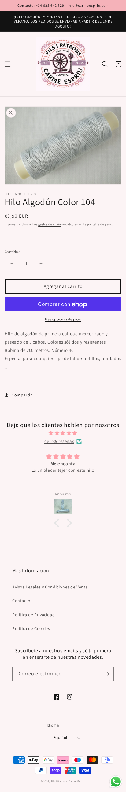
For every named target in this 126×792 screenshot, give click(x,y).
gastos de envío (49, 224)
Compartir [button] (22, 395)
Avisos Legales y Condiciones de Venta (50, 587)
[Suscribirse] (106, 674)
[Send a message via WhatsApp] (116, 782)
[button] (7, 64)
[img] (63, 433)
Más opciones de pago (63, 319)
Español (60, 737)
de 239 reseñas (59, 441)
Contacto (21, 600)
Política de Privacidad (33, 614)
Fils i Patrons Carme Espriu (68, 781)
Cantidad (12, 251)
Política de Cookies (31, 628)
